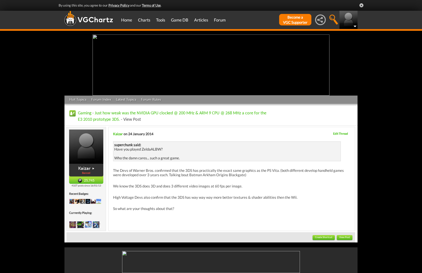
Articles (201, 19)
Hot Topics (77, 100)
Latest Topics (126, 100)
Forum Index (101, 100)
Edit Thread (340, 133)
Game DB (179, 19)
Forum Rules (151, 100)
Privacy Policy (118, 5)
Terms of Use (151, 5)
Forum (220, 19)
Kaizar (84, 168)
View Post (344, 237)
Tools (160, 19)
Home (126, 19)
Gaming (84, 113)
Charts (144, 19)
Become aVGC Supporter (295, 19)
